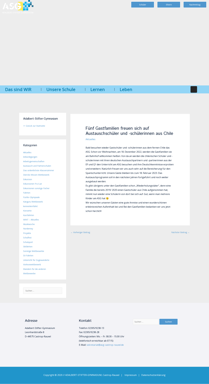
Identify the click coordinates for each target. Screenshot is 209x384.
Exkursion (27, 179)
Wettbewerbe (29, 273)
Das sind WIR (18, 89)
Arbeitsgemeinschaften (33, 161)
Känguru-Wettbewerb (33, 201)
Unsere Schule (60, 89)
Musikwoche (29, 224)
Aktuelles (27, 152)
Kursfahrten (28, 215)
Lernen (97, 89)
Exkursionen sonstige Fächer (36, 188)
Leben (126, 89)
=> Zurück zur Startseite (34, 125)
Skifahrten (27, 246)
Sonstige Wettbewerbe (33, 251)
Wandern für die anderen (34, 269)
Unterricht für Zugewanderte (36, 260)
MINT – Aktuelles (31, 219)
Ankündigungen (30, 156)
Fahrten (26, 192)
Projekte (27, 233)
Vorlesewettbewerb (32, 264)
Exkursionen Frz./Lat (32, 183)
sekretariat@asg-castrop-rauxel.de (105, 344)
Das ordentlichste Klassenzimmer (38, 170)
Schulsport (28, 242)
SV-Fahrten (28, 255)
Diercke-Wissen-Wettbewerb (36, 174)
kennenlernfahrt (30, 206)
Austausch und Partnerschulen (37, 165)
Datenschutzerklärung (153, 375)
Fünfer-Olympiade (31, 197)
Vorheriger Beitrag (80, 232)
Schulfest (27, 237)
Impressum (131, 375)
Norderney (28, 228)
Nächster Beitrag (180, 232)
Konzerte (27, 210)
